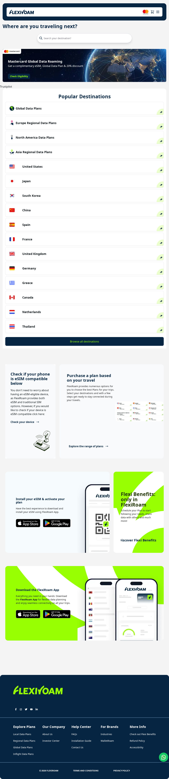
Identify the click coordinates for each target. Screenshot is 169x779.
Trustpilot (6, 86)
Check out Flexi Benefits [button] (143, 734)
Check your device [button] (22, 422)
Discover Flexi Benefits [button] (138, 540)
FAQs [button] (74, 734)
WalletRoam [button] (107, 740)
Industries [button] (106, 734)
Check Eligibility (19, 76)
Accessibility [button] (136, 747)
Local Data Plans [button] (22, 734)
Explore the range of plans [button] (86, 446)
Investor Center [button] (51, 740)
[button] (152, 12)
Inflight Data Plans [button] (23, 754)
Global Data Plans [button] (23, 747)
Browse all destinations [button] (84, 341)
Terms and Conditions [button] (86, 770)
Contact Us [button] (77, 747)
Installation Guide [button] (81, 740)
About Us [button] (47, 734)
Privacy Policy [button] (121, 770)
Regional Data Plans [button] (24, 740)
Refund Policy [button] (137, 740)
